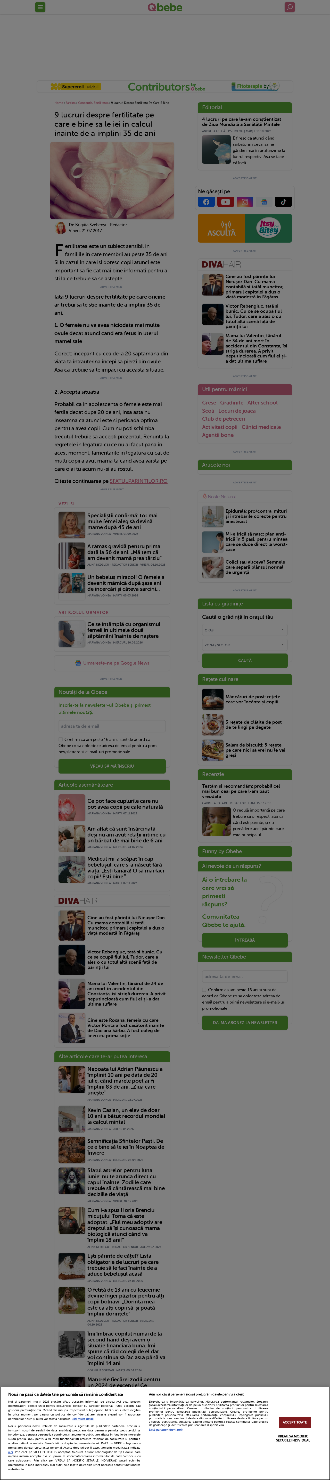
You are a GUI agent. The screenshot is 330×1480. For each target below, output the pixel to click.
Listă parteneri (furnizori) (166, 1429)
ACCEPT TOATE (295, 1422)
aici (10, 1452)
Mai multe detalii (83, 1419)
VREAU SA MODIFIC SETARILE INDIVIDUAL (293, 1438)
